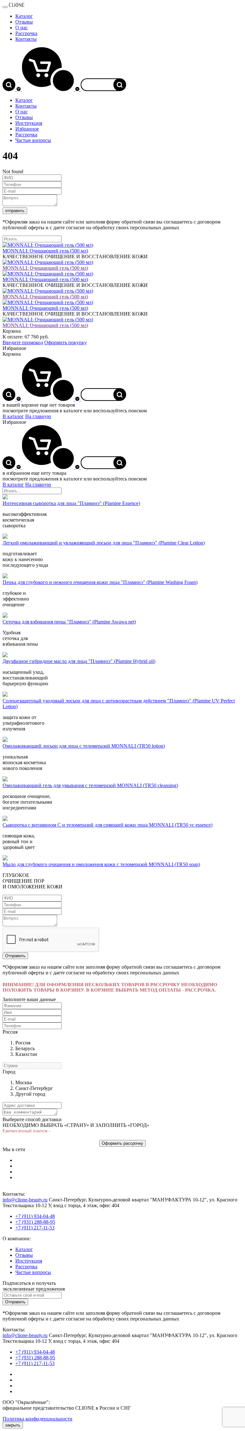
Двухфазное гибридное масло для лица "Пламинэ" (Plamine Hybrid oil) (79, 661)
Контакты (26, 39)
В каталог (13, 416)
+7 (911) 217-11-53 (35, 1227)
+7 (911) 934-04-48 (35, 1216)
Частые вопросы (33, 140)
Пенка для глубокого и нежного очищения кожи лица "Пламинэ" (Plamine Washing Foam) (100, 582)
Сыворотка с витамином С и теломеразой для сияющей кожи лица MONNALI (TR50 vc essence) (107, 825)
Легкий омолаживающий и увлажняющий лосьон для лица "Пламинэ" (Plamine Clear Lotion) (104, 542)
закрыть (12, 1425)
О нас (21, 27)
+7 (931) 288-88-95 (35, 1222)
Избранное (27, 129)
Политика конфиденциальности (37, 1418)
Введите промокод (23, 342)
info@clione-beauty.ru (25, 1199)
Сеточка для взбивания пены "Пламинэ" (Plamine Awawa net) (69, 621)
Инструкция (28, 123)
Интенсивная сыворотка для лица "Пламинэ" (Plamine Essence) (71, 503)
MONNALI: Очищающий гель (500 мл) (45, 268)
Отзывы (24, 22)
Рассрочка (26, 33)
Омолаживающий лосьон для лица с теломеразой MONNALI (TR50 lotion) (84, 746)
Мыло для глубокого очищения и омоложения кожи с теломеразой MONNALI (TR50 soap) (101, 864)
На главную (38, 416)
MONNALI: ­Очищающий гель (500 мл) (45, 250)
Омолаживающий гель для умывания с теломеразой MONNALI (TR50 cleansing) (90, 785)
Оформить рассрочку (122, 1143)
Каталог (24, 16)
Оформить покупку (65, 342)
